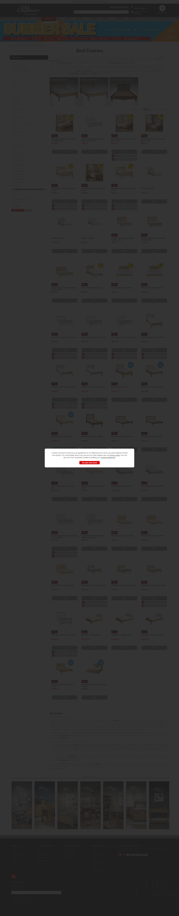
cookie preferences (108, 457)
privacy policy (115, 455)
